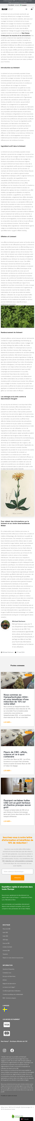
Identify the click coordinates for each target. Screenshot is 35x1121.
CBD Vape (5, 939)
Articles (5, 980)
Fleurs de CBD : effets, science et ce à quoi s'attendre (15, 754)
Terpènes (5, 954)
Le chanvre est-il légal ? (9, 987)
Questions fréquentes (8, 969)
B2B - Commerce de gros (9, 998)
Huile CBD (5, 936)
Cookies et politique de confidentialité (13, 994)
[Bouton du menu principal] (26, 9)
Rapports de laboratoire (9, 983)
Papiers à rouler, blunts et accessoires (13, 958)
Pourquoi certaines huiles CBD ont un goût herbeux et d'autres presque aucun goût (17, 804)
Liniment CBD (6, 950)
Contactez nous (7, 973)
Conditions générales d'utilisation (11, 991)
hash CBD (5, 932)
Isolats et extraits (7, 947)
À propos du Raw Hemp (9, 976)
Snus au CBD (6, 943)
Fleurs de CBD (6, 929)
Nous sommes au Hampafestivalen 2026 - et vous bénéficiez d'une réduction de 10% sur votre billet (16, 699)
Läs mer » (7, 722)
